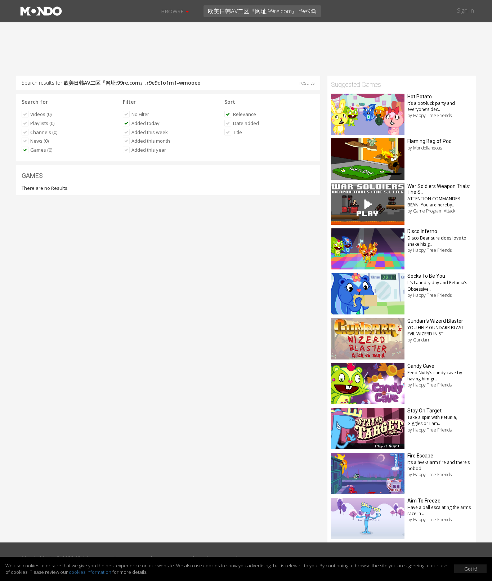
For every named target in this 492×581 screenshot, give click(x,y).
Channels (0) (43, 132)
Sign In (465, 10)
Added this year (148, 150)
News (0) (39, 141)
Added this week (149, 132)
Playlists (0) (42, 123)
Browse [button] (173, 11)
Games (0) (41, 150)
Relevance (244, 114)
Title (237, 132)
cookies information (90, 572)
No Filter (140, 114)
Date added (246, 123)
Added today (145, 123)
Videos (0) (41, 114)
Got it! (470, 569)
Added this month (150, 141)
